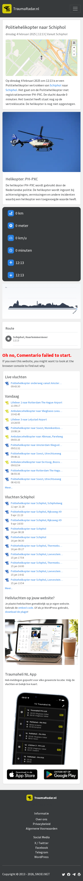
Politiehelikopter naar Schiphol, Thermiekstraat (37, 545)
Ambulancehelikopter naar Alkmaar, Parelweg (37, 436)
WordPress (41, 857)
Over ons (41, 819)
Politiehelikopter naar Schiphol (28, 528)
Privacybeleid (41, 824)
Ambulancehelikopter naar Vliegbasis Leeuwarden (37, 411)
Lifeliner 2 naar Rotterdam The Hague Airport (36, 402)
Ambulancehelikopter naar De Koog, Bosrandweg (37, 462)
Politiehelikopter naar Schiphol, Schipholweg (36, 503)
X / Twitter (41, 843)
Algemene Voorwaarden (41, 828)
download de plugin (16, 611)
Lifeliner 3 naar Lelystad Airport (29, 419)
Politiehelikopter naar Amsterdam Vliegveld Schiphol (37, 445)
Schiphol (55, 85)
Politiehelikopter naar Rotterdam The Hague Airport (37, 470)
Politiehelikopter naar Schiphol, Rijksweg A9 (36, 511)
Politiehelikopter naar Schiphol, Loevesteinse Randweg (37, 554)
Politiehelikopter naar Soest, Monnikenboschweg (37, 428)
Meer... (9, 487)
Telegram (41, 852)
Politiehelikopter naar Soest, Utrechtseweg (36, 453)
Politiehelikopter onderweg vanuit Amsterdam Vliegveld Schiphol (37, 383)
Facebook (41, 847)
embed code (25, 607)
